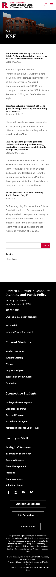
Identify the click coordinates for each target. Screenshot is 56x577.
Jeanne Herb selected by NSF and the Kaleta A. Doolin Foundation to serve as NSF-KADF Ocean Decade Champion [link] (26, 56)
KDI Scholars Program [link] (17, 421)
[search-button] (46, 4)
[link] (18, 5)
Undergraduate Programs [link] (19, 402)
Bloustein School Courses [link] (19, 376)
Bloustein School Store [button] (28, 503)
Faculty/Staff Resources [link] (18, 447)
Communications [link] (14, 478)
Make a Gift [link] (11, 325)
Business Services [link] (15, 459)
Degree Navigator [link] (15, 370)
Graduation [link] (11, 383)
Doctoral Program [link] (15, 415)
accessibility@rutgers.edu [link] (28, 546)
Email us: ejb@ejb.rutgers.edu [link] (21, 316)
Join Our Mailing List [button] (28, 515)
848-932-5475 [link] (12, 310)
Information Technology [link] (18, 453)
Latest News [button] (28, 526)
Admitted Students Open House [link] (23, 427)
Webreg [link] (10, 364)
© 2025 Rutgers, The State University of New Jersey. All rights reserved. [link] (28, 558)
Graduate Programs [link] (16, 408)
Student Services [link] (15, 351)
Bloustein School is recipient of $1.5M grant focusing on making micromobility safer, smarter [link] (26, 108)
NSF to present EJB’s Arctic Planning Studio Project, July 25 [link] (24, 194)
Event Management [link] (16, 466)
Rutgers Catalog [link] (14, 357)
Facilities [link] (10, 472)
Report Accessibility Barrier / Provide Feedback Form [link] (29, 550)
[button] (51, 5)
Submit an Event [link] (14, 485)
